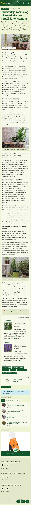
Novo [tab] (17, 400)
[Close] (24, 3)
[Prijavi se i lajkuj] (18, 501)
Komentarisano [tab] (9, 400)
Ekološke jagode (22, 370)
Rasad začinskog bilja (18, 367)
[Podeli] (23, 501)
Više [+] (16, 338)
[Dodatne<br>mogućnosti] (27, 501)
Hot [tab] (3, 400)
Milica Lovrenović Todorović (11, 372)
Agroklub (15, 499)
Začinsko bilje (8, 367)
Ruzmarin (7, 370)
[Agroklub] (6, 3)
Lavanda (14, 370)
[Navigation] (28, 3)
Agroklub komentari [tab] (6, 387)
